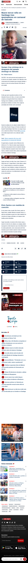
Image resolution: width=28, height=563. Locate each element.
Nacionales (11, 466)
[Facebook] (7, 263)
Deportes (13, 507)
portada (10, 509)
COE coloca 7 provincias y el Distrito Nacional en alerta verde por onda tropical (17, 470)
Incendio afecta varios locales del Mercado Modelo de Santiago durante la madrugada (12, 355)
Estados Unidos (5, 509)
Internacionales (17, 504)
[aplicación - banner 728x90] (14, 62)
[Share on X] (4, 27)
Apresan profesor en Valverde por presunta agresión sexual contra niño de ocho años (13, 384)
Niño (18, 243)
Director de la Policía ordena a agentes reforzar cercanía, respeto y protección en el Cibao (17, 499)
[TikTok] (12, 522)
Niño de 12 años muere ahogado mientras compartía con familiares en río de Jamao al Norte (14, 190)
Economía (22, 507)
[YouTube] (7, 522)
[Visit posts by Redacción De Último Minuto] (2, 23)
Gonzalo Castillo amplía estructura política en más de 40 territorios (17, 182)
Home (2, 7)
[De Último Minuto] (6, 1)
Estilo (18, 507)
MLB (9, 511)
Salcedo (22, 243)
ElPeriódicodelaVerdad (6, 507)
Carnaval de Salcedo (11, 243)
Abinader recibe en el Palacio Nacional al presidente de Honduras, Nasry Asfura (16, 484)
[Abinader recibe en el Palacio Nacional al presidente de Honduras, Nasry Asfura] (4, 483)
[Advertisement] (14, 402)
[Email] (7, 27)
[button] (17, 1)
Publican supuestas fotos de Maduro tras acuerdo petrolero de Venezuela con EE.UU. (13, 367)
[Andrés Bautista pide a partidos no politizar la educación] (4, 476)
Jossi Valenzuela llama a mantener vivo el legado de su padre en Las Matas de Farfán (17, 492)
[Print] (12, 27)
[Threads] (20, 272)
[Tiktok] (7, 272)
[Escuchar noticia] (15, 27)
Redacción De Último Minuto (12, 22)
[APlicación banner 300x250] (12, 301)
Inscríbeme (6, 288)
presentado (22, 131)
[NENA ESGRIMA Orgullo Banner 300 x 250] (12, 432)
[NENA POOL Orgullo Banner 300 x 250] (12, 452)
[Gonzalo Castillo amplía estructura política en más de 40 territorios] (6, 182)
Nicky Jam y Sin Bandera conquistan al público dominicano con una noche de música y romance (14, 343)
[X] (20, 263)
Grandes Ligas (4, 511)
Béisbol (21, 509)
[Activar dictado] (21, 559)
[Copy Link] (10, 27)
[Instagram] (7, 267)
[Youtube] (20, 267)
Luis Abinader (16, 509)
